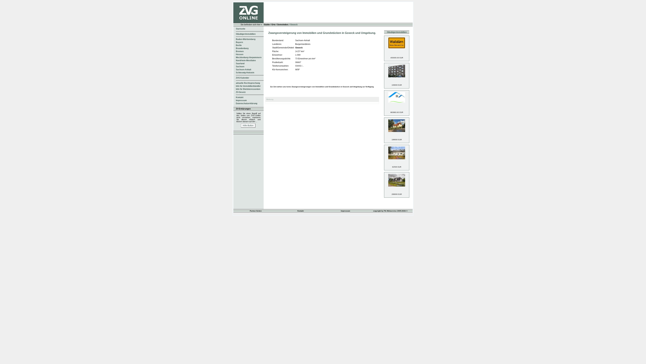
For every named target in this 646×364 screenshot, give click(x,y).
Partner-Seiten (256, 211)
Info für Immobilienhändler (248, 86)
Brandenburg (242, 48)
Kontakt (239, 97)
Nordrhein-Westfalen (246, 60)
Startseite (240, 29)
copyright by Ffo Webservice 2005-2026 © (390, 211)
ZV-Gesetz (241, 92)
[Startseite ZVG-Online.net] (248, 22)
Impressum (241, 100)
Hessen (239, 54)
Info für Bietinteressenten (248, 89)
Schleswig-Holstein (245, 72)
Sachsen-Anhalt (243, 69)
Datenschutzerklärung (246, 103)
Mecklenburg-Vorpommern (248, 57)
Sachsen (240, 66)
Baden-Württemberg (245, 39)
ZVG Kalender (242, 78)
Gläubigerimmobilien (246, 34)
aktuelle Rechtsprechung (248, 83)
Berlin (239, 45)
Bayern (239, 42)
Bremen (240, 51)
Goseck (294, 24)
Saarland (240, 63)
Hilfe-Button (248, 125)
